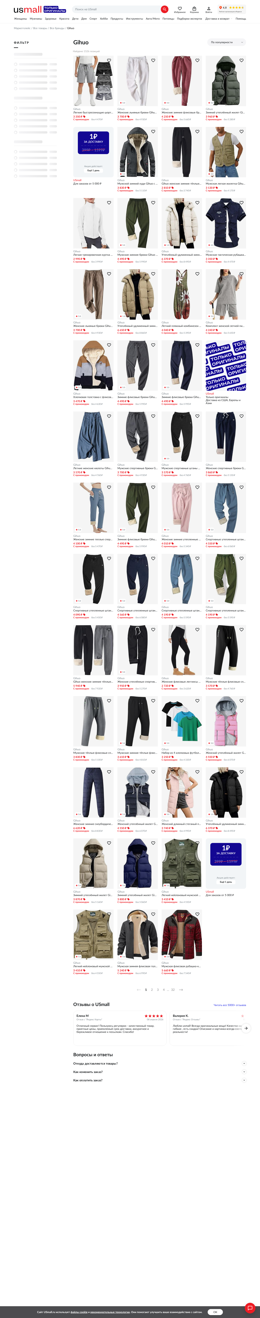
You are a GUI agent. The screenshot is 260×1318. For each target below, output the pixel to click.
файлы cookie (79, 1312)
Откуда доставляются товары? (95, 1063)
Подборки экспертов (190, 18)
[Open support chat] (250, 1308)
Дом (84, 18)
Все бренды (57, 28)
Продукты (117, 18)
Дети (75, 18)
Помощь (241, 18)
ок (215, 1312)
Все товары (40, 28)
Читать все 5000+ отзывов (230, 1005)
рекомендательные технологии (110, 1312)
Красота (64, 18)
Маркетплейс (22, 28)
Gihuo (76, 109)
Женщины (20, 18)
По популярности (222, 42)
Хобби (104, 18)
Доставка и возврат (217, 18)
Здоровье (51, 18)
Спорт (93, 18)
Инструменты (134, 18)
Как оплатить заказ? (87, 1080)
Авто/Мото (153, 18)
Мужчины (36, 18)
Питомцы (168, 18)
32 (173, 990)
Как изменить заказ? (88, 1072)
